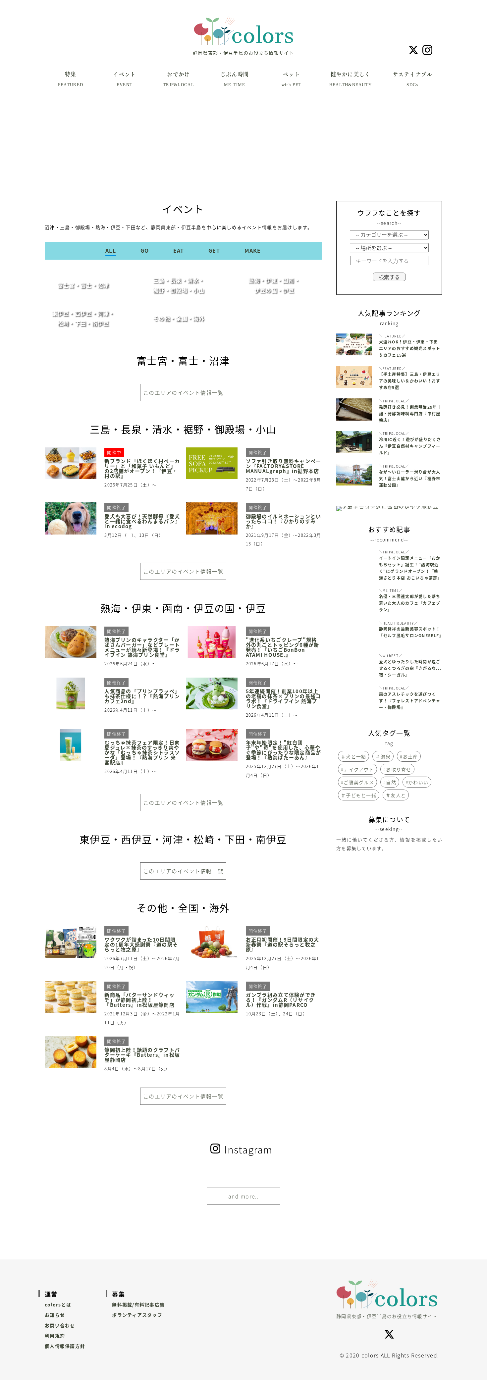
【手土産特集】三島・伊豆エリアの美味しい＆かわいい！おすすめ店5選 (410, 380)
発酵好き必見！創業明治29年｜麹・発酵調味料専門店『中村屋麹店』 (410, 413)
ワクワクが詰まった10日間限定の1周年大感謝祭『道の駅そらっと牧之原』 (141, 944)
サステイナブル (413, 79)
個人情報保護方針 (65, 1346)
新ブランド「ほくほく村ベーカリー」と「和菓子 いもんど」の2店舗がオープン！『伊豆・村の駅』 (142, 469)
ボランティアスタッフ (137, 1314)
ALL (110, 250)
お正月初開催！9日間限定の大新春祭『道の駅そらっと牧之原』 (282, 944)
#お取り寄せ (397, 769)
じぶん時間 (234, 79)
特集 (70, 79)
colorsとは (58, 1304)
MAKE (252, 250)
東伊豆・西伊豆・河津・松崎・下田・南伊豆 (83, 318)
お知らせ (55, 1314)
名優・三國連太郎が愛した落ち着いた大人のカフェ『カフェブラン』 (410, 603)
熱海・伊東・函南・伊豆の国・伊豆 (274, 285)
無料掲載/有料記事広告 (138, 1304)
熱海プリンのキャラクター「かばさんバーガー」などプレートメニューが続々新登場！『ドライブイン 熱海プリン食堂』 (142, 647)
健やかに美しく (350, 79)
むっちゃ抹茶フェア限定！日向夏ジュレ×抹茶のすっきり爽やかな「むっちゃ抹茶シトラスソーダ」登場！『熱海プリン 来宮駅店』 (142, 752)
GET (214, 250)
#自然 (389, 782)
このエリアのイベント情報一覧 (183, 392)
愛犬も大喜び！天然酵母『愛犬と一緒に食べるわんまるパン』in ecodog (142, 521)
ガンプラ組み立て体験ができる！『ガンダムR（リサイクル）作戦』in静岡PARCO (281, 1000)
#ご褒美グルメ (357, 782)
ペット (291, 79)
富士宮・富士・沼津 (83, 285)
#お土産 (409, 756)
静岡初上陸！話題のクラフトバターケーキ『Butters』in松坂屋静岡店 (142, 1055)
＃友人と (396, 795)
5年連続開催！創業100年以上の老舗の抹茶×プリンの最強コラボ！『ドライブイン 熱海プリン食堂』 (283, 699)
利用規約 (55, 1335)
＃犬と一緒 (353, 756)
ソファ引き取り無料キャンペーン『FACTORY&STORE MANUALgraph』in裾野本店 (283, 466)
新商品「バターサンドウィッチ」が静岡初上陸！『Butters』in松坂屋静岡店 (139, 1000)
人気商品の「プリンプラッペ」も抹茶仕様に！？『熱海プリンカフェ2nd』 (142, 696)
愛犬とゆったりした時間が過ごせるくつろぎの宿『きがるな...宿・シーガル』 (410, 668)
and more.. (243, 1196)
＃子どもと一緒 (358, 795)
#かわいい (417, 782)
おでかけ (178, 79)
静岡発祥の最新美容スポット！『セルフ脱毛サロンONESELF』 (410, 632)
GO (144, 250)
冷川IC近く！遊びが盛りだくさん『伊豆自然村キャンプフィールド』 (410, 446)
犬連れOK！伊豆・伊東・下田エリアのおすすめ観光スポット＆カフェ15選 (410, 348)
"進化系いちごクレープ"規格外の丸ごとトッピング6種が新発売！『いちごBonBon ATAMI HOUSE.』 (282, 647)
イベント (124, 79)
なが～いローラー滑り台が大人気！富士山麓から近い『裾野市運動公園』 (410, 478)
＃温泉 (383, 756)
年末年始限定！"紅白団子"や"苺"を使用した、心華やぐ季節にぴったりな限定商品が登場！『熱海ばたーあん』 (283, 750)
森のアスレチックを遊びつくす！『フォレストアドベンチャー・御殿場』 (410, 700)
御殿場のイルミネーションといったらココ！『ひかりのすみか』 (283, 521)
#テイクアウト (357, 769)
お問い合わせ (60, 1325)
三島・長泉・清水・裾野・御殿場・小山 (179, 285)
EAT (178, 250)
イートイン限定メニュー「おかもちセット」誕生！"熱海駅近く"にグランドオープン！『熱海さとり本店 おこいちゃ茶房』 (410, 568)
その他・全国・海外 (179, 318)
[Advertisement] (243, 151)
